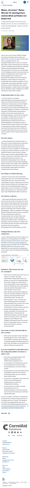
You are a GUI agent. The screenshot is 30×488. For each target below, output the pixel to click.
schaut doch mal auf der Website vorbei (12, 408)
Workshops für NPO (7, 451)
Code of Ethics (5, 483)
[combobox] (15, 2)
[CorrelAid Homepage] (15, 427)
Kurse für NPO (6, 449)
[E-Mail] (9, 413)
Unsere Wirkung (6, 469)
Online (4, 458)
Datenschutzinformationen (13, 482)
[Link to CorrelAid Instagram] (9, 432)
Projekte (4, 440)
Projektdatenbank (6, 442)
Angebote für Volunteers (8, 453)
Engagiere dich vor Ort (8, 460)
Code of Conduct (23, 482)
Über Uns (4, 465)
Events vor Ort (5, 444)
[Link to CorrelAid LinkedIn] (12, 432)
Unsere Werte (5, 470)
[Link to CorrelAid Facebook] (15, 432)
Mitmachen (5, 456)
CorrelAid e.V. (5, 462)
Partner (4, 472)
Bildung (4, 447)
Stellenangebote (12, 483)
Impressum (4, 482)
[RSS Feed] (21, 432)
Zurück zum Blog (7, 5)
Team (3, 467)
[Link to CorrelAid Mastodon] (18, 432)
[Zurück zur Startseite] (3, 2)
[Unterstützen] (24, 2)
